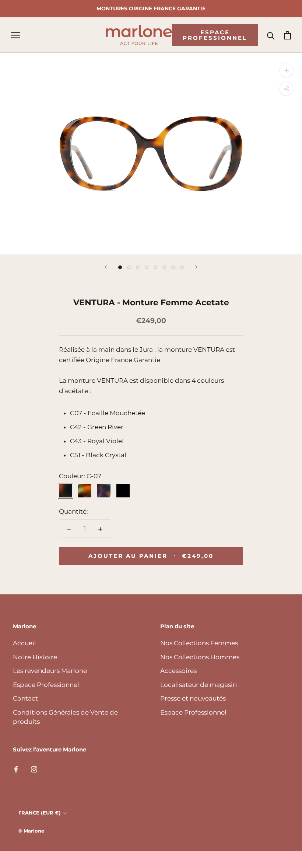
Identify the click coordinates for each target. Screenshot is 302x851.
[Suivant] (196, 266)
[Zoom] (286, 70)
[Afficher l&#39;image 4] (146, 267)
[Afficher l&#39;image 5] (155, 267)
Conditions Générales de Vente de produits (65, 717)
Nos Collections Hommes (199, 657)
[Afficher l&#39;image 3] (138, 267)
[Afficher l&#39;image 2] (129, 267)
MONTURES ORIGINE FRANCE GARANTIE (151, 8)
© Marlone (31, 831)
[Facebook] (16, 769)
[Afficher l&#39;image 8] (182, 267)
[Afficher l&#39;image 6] (164, 267)
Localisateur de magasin (198, 684)
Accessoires (178, 670)
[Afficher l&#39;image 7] (173, 267)
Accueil (24, 643)
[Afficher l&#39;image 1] (120, 267)
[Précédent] (106, 266)
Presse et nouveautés (193, 698)
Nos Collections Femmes (199, 643)
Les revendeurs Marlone (50, 670)
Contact (25, 698)
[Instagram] (34, 769)
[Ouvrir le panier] (287, 35)
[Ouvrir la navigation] (15, 35)
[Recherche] (271, 35)
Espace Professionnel (215, 35)
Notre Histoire (35, 657)
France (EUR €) (39, 813)
